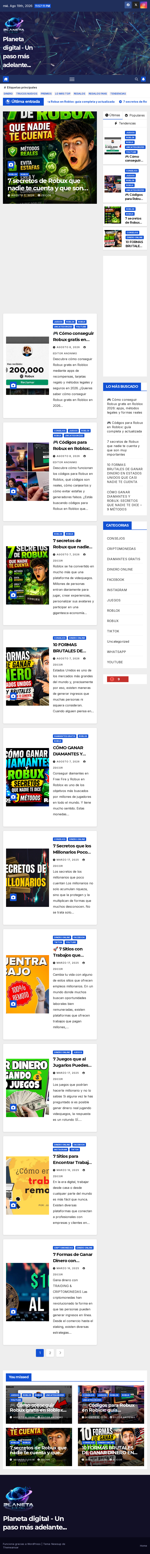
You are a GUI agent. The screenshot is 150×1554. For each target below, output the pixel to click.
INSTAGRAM (60, 1149)
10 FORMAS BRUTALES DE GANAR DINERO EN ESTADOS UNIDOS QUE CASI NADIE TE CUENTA (125, 473)
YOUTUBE (131, 152)
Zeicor (46, 195)
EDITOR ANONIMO (52, 1417)
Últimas (114, 115)
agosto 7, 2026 (23, 195)
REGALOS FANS (98, 93)
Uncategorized (135, 147)
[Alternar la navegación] (72, 79)
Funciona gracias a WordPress (22, 1543)
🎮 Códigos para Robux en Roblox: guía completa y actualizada (125, 427)
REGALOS (79, 93)
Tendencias (127, 123)
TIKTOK (58, 942)
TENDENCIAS (118, 93)
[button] (136, 79)
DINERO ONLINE (32, 174)
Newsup (56, 1543)
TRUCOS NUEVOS (26, 93)
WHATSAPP (116, 652)
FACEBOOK (79, 937)
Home (143, 1545)
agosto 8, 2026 (69, 347)
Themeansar (11, 1547)
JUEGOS (130, 132)
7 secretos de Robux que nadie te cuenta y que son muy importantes (38, 1452)
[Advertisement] (50, 284)
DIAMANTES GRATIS (64, 736)
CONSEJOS (14, 174)
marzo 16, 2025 (68, 1170)
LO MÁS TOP (62, 93)
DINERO (8, 93)
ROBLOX (130, 137)
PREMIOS (46, 93)
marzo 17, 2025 (68, 859)
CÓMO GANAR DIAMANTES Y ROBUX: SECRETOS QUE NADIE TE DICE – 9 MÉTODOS (124, 500)
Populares (137, 115)
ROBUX (129, 142)
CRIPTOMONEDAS (63, 1248)
